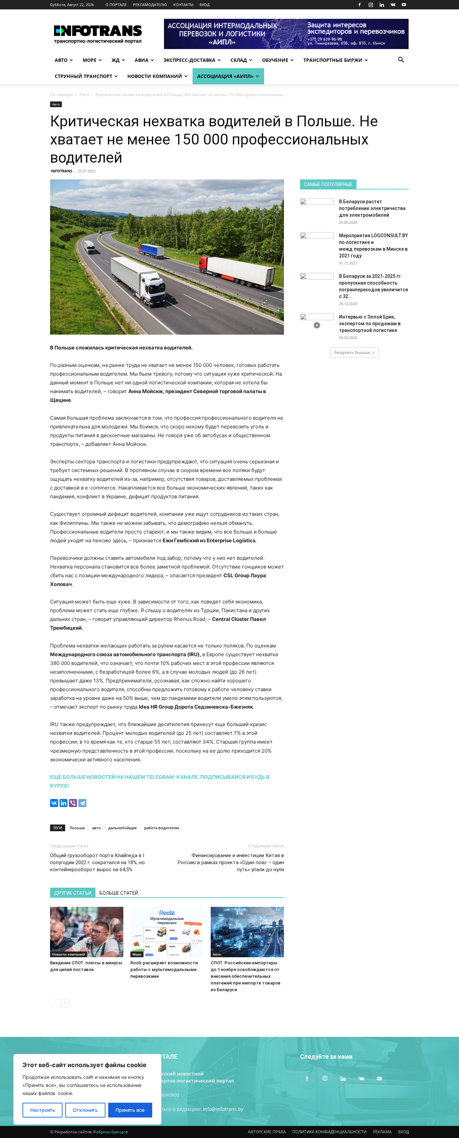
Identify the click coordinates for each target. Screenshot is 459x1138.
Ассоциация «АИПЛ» (225, 76)
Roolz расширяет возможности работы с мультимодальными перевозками (164, 969)
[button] (401, 60)
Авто (61, 60)
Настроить (42, 1110)
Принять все (130, 1110)
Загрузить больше (352, 352)
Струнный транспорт (83, 76)
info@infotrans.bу (223, 1109)
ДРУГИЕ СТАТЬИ (72, 893)
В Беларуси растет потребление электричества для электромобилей (372, 208)
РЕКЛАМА (382, 1132)
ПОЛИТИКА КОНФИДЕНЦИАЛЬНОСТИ (329, 1132)
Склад (239, 60)
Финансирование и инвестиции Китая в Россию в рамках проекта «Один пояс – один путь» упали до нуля (231, 862)
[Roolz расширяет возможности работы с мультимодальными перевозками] (167, 932)
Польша (77, 827)
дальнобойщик (122, 827)
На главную (61, 94)
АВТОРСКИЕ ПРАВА (267, 1132)
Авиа (142, 60)
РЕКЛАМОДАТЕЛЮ (150, 4)
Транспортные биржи (333, 60)
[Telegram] (82, 803)
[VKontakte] (393, 4)
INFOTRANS (61, 170)
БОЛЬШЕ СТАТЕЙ (118, 893)
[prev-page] (54, 1003)
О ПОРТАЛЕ (116, 4)
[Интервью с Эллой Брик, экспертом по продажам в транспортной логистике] (317, 325)
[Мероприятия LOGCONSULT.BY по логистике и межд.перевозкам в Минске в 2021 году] (317, 244)
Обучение (275, 60)
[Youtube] (404, 4)
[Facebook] (359, 4)
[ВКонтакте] (54, 803)
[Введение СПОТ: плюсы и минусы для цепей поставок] (86, 932)
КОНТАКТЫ (183, 4)
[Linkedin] (382, 4)
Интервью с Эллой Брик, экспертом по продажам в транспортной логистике (370, 323)
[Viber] (73, 803)
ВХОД (205, 4)
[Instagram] (371, 4)
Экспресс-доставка (189, 60)
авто (96, 827)
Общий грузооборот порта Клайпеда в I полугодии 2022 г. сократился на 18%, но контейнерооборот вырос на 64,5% (97, 862)
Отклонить (85, 1110)
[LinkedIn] (63, 803)
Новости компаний (154, 76)
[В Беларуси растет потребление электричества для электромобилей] (317, 210)
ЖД (116, 60)
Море (89, 60)
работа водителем (161, 827)
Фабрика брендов (110, 1132)
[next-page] (65, 1003)
